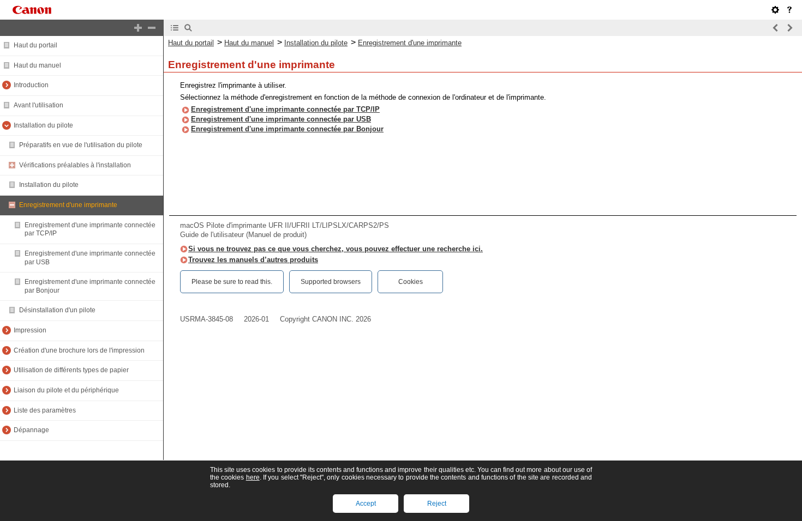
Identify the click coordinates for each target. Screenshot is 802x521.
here (253, 477)
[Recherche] (188, 28)
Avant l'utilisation (38, 105)
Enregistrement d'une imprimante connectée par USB (281, 119)
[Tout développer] (138, 28)
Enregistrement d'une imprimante (68, 205)
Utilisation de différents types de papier (71, 370)
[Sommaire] (175, 28)
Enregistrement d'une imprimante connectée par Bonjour (287, 129)
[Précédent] (776, 28)
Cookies (410, 282)
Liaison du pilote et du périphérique (66, 390)
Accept (366, 503)
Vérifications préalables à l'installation (75, 165)
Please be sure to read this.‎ (231, 282)
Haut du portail (35, 45)
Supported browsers (331, 282)
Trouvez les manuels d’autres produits (253, 260)
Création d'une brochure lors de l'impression (79, 350)
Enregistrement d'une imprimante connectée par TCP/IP (285, 109)
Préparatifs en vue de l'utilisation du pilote (80, 145)
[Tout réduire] (152, 28)
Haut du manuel (37, 65)
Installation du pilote (43, 125)
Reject (436, 503)
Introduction (31, 85)
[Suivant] (789, 28)
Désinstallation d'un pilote (57, 310)
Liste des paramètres (45, 410)
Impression (30, 330)
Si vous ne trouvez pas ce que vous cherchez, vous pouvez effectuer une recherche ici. (335, 249)
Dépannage (31, 430)
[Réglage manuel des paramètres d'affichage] (775, 10)
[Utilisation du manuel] (789, 10)
